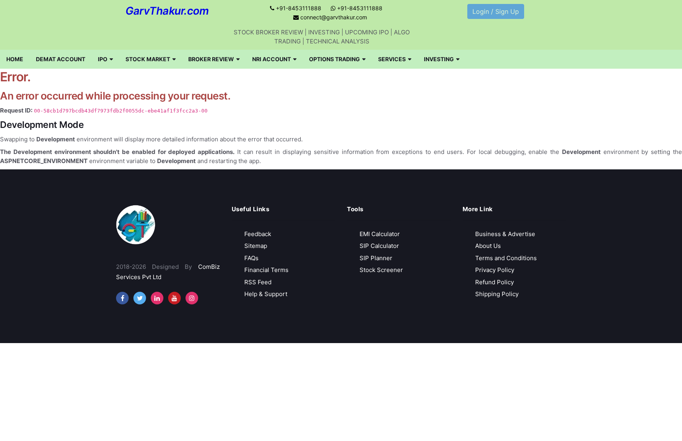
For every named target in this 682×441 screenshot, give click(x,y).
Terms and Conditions (506, 258)
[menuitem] (15, 59)
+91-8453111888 (297, 8)
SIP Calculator (379, 246)
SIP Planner (376, 258)
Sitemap (255, 246)
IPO (102, 59)
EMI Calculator (380, 234)
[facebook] (122, 298)
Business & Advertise (505, 234)
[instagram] (157, 298)
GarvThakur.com (167, 10)
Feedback (257, 234)
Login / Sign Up (495, 11)
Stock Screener (381, 270)
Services (392, 59)
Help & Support (265, 294)
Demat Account (60, 59)
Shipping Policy (497, 294)
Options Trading (334, 59)
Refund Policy (494, 282)
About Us (488, 246)
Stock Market (148, 59)
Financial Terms (266, 270)
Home (14, 59)
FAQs (251, 258)
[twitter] (139, 298)
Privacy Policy (494, 270)
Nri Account (271, 59)
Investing (439, 59)
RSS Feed (258, 282)
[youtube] (174, 298)
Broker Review (211, 59)
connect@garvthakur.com (333, 17)
